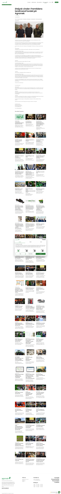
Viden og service (17, 20)
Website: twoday (57, 493)
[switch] (27, 250)
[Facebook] (2, 488)
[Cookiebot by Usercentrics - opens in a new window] (42, 239)
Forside (3, 4)
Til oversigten (17, 15)
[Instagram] (3, 488)
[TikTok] (8, 488)
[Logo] (5, 2)
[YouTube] (6, 488)
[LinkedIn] (5, 488)
